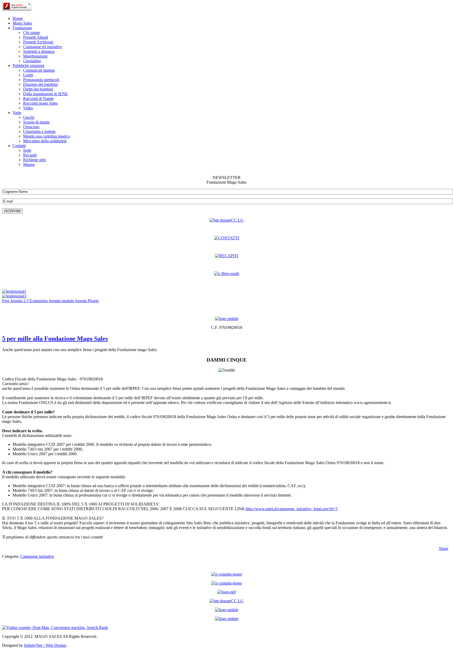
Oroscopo (31, 127)
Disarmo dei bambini (40, 84)
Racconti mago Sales (40, 103)
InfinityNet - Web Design (45, 645)
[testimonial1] (14, 291)
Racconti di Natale (38, 98)
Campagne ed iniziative (42, 46)
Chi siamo (31, 32)
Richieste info (34, 160)
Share (443, 548)
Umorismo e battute (39, 131)
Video (28, 108)
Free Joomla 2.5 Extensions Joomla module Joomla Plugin (50, 301)
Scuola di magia (36, 122)
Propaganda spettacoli (41, 79)
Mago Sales (22, 23)
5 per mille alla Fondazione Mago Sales (55, 338)
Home (18, 18)
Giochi (28, 117)
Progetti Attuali (35, 37)
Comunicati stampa (39, 70)
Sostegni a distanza (39, 51)
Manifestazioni (35, 56)
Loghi (28, 75)
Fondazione (22, 28)
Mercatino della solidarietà (45, 141)
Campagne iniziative (37, 556)
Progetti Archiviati (38, 42)
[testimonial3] (14, 296)
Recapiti (30, 155)
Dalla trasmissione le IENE (45, 94)
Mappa (29, 164)
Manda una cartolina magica (46, 136)
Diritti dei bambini (38, 89)
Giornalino (32, 61)
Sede (27, 150)
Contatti (19, 145)
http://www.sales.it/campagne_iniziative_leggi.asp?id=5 (292, 509)
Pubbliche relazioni (28, 65)
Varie (17, 112)
